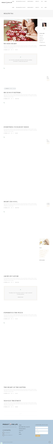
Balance (40, 35)
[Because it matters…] (20, 79)
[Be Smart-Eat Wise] (42, 142)
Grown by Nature (11, 276)
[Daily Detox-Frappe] (42, 78)
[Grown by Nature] (20, 242)
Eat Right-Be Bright (48, 204)
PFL (11, 49)
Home (20, 425)
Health (41, 252)
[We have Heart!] (20, 30)
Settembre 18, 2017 (48, 80)
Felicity (16, 49)
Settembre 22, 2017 (7, 49)
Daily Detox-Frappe (48, 77)
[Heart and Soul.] (20, 168)
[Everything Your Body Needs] (20, 113)
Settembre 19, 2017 (48, 143)
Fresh (46, 250)
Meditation (17, 98)
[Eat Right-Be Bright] (42, 205)
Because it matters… (13, 93)
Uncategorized (41, 42)
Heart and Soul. (11, 202)
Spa (45, 252)
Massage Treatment (12, 401)
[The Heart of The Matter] (20, 353)
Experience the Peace (13, 313)
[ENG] (20, 434)
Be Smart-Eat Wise (48, 140)
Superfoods (42, 254)
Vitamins (42, 256)
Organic (40, 40)
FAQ (20, 432)
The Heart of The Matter (15, 387)
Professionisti (22, 428)
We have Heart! (10, 44)
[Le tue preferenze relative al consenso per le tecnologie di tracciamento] (1, 443)
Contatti (21, 430)
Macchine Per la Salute (24, 426)
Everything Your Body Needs (16, 127)
